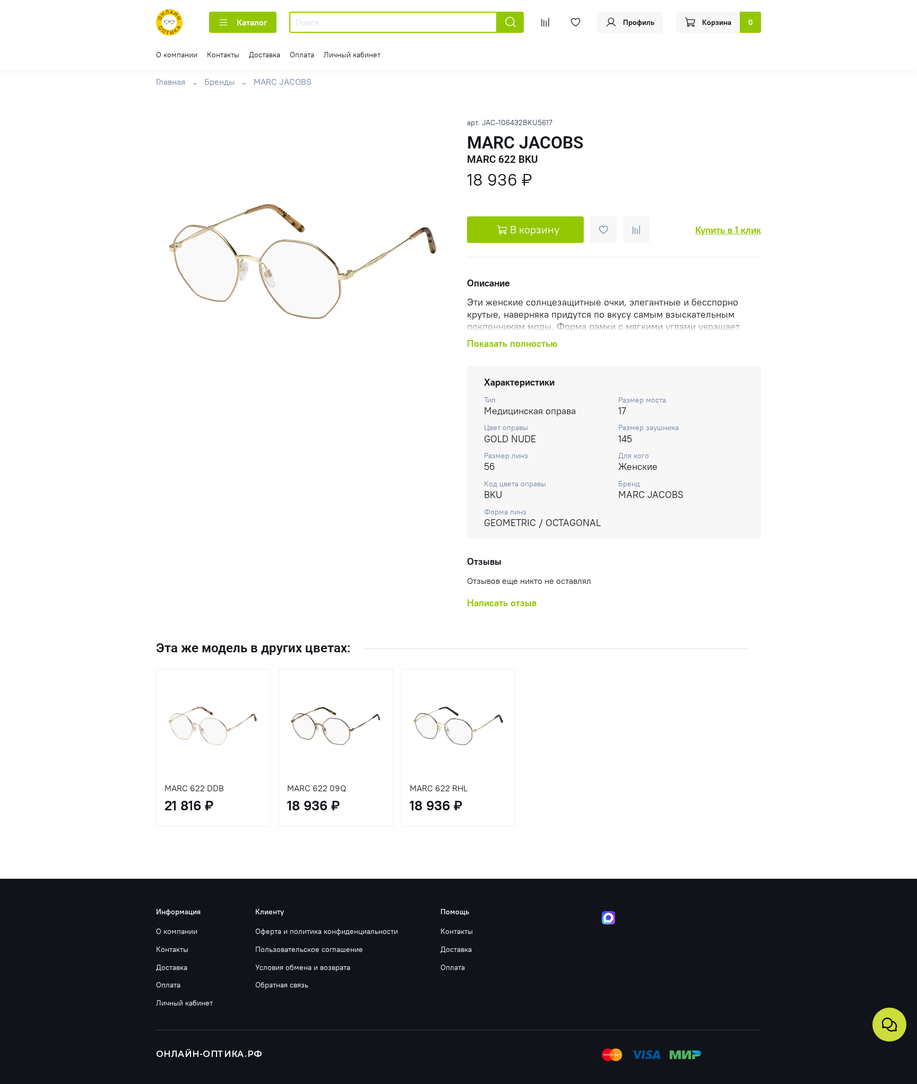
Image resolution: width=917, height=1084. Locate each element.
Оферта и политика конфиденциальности (326, 931)
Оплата (302, 54)
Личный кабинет (352, 54)
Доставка (264, 54)
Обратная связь (281, 985)
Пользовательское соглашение (309, 949)
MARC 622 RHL (439, 788)
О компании (176, 54)
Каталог (252, 22)
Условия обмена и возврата (302, 967)
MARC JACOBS (283, 81)
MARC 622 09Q (316, 788)
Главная (170, 81)
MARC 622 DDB (194, 788)
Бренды (219, 81)
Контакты (223, 54)
